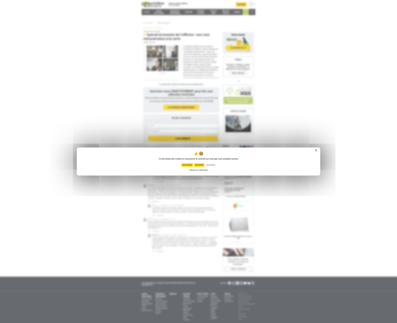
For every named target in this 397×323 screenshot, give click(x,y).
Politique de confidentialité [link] (198, 170)
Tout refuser (199, 165)
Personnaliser (210, 165)
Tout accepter (187, 165)
